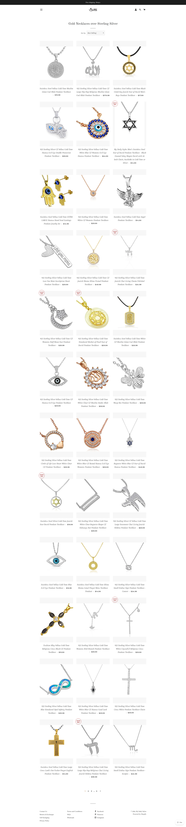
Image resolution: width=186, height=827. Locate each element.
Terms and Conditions (74, 811)
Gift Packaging (44, 818)
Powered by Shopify (139, 814)
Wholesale (70, 818)
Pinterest (100, 814)
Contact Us (43, 811)
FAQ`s (69, 814)
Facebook (100, 811)
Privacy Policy (44, 821)
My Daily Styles (141, 811)
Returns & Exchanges (47, 814)
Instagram (100, 818)
